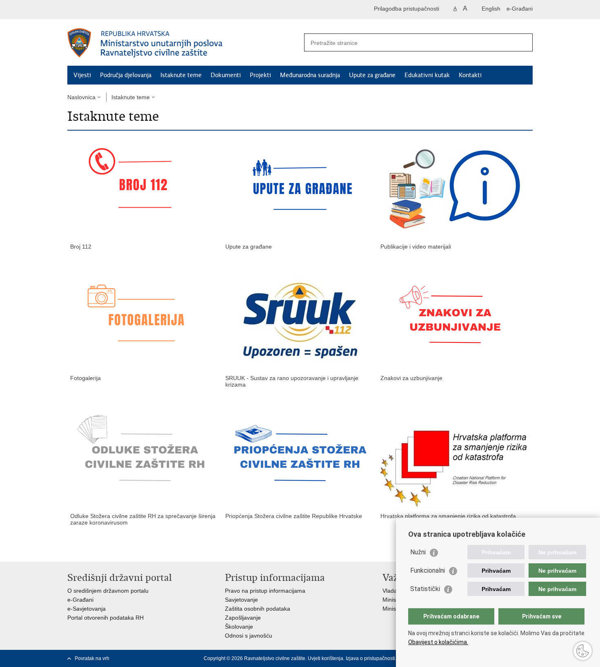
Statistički (425, 589)
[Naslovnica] (183, 43)
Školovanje (239, 626)
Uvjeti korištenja (325, 658)
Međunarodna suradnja (310, 75)
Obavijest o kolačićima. (438, 642)
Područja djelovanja (125, 75)
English (491, 8)
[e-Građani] (102, 9)
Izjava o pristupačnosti (370, 658)
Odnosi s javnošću (248, 635)
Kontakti (470, 75)
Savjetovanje (241, 599)
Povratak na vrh (92, 658)
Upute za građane (372, 75)
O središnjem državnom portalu (108, 590)
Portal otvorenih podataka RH (105, 617)
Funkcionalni (427, 570)
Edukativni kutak (427, 75)
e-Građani (520, 8)
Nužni (418, 552)
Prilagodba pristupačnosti (406, 8)
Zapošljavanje (243, 617)
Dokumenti (226, 75)
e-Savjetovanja (86, 608)
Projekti (260, 75)
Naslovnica (81, 97)
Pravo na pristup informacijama (265, 590)
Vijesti (82, 75)
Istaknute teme (181, 75)
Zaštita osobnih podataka (257, 608)
